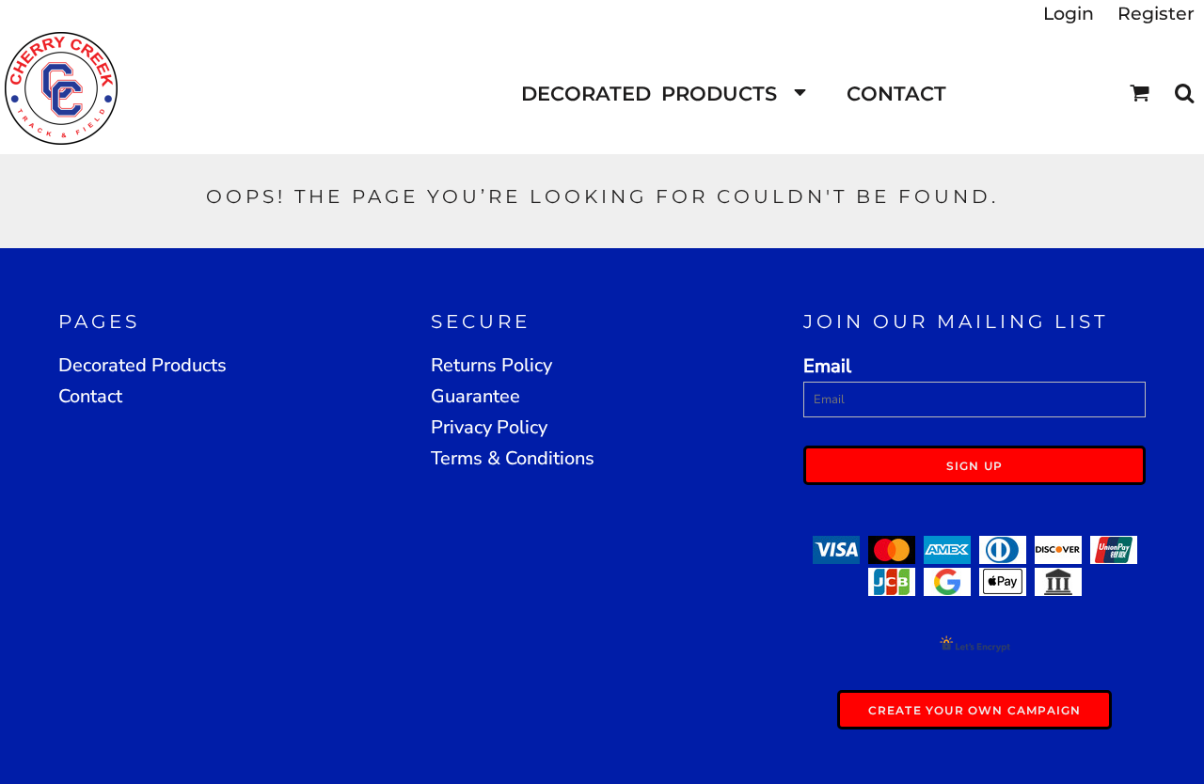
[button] (662, 92)
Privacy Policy (489, 427)
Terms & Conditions (512, 458)
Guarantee (475, 396)
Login (1068, 13)
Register (1156, 13)
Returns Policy (491, 365)
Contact (90, 396)
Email (827, 366)
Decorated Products (142, 365)
